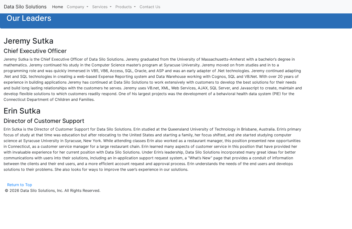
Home (58, 6)
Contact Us (150, 6)
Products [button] (124, 6)
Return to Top (19, 184)
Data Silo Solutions (25, 7)
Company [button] (76, 6)
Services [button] (100, 6)
